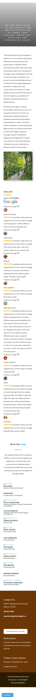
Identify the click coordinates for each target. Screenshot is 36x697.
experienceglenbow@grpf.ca (15, 616)
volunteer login (16, 631)
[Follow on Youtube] (17, 623)
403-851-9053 (9, 611)
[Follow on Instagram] (11, 623)
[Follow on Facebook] (6, 623)
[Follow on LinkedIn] (23, 623)
